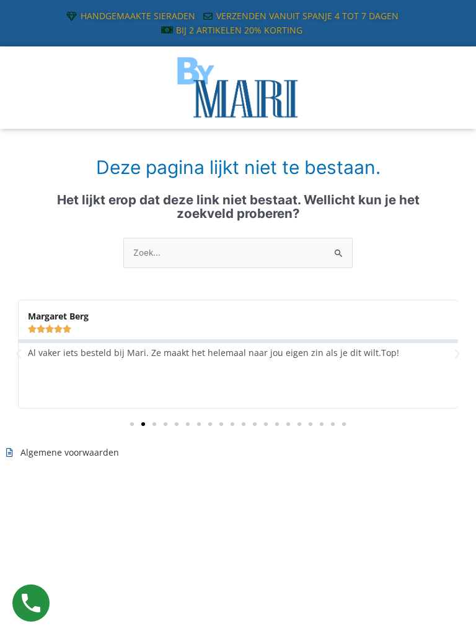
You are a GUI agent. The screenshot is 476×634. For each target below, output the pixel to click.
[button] (18, 354)
